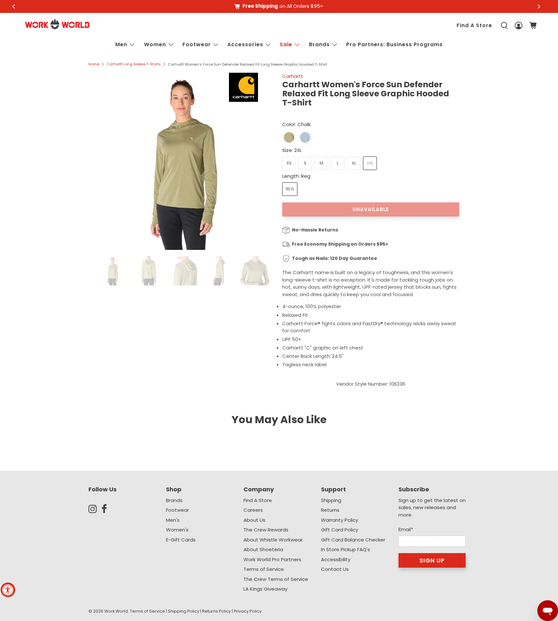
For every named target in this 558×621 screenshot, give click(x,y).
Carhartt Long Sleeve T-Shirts (134, 64)
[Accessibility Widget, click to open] (8, 590)
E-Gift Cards (181, 539)
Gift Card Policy (339, 529)
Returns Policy (216, 611)
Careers (253, 510)
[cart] (533, 25)
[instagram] (94, 509)
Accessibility (335, 559)
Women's (177, 529)
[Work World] (57, 24)
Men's (173, 520)
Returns (330, 510)
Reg (290, 189)
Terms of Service (263, 569)
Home (93, 64)
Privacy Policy (248, 611)
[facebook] (107, 509)
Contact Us (335, 569)
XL (354, 163)
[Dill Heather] (289, 137)
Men (121, 44)
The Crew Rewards (265, 529)
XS (289, 163)
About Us (254, 520)
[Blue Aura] (305, 137)
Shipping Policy (183, 611)
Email (405, 529)
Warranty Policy (339, 520)
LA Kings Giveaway (265, 588)
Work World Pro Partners (272, 559)
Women (155, 44)
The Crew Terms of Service (275, 579)
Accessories (245, 44)
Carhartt (292, 76)
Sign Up (432, 560)
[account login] (518, 26)
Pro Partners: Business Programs (394, 44)
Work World (116, 611)
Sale (286, 44)
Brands (174, 500)
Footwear (196, 44)
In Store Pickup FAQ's (345, 549)
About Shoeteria (263, 549)
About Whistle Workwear (273, 539)
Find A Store (474, 25)
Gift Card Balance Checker (353, 539)
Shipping (331, 500)
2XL (370, 163)
